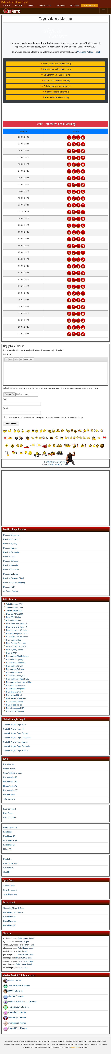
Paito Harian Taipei (27, 945)
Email (6, 408)
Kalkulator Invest (10, 863)
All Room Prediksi (10, 591)
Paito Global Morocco (15, 711)
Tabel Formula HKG (14, 607)
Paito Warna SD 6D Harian (17, 656)
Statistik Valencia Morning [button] (57, 92)
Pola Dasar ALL (9, 817)
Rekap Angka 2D (10, 777)
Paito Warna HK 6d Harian (17, 637)
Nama (6, 399)
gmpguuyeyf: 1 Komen (18, 1007)
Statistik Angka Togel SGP (14, 725)
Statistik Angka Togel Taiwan (15, 742)
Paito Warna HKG (13, 640)
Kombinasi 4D (9, 836)
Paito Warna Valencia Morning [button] (57, 63)
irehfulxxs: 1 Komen (17, 1023)
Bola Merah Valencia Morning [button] (56, 75)
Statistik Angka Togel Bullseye (16, 751)
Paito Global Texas (14, 705)
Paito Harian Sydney (14, 692)
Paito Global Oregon (14, 702)
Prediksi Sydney (10, 544)
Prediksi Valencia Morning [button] (57, 97)
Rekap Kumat (9, 795)
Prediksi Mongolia (10, 565)
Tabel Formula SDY (14, 611)
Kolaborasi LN (9, 845)
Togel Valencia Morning (55, 19)
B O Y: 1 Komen (15, 991)
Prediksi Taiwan (9, 548)
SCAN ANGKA (89, 5)
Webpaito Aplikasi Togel (14, 2)
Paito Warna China (14, 672)
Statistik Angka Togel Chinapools (17, 738)
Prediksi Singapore (11, 535)
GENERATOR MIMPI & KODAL (55, 465)
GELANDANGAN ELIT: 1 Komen (22, 1001)
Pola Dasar (8, 813)
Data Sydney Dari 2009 (16, 643)
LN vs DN (7, 849)
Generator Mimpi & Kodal (13, 908)
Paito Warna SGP (13, 620)
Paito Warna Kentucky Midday (19, 682)
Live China (74, 5)
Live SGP (18, 5)
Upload (51, 388)
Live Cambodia (45, 5)
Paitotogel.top (75, 1047)
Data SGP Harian (13, 617)
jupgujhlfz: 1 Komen (17, 1028)
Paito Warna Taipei (26, 938)
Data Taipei (24, 941)
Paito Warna (8, 764)
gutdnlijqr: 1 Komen (17, 1012)
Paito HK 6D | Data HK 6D (17, 633)
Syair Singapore (10, 890)
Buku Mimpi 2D (9, 917)
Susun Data (8, 868)
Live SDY (6, 5)
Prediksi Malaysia (10, 574)
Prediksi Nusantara (11, 570)
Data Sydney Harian (14, 650)
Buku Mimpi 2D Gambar (13, 912)
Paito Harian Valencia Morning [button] (57, 69)
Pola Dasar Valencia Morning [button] (56, 86)
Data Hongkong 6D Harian (17, 630)
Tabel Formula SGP (14, 604)
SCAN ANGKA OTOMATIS (55, 462)
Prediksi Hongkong (11, 539)
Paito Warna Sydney (14, 659)
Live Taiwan (60, 5)
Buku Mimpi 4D (9, 925)
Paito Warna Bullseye (15, 669)
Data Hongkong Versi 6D (16, 627)
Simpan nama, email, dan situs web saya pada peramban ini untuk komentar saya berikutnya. (44, 417)
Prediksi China (9, 557)
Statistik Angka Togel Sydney (15, 733)
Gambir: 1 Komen (16, 996)
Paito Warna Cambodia (15, 663)
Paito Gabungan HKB (15, 708)
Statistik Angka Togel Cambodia (16, 746)
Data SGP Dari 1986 (14, 614)
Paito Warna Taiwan (14, 666)
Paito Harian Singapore (15, 689)
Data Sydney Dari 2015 (16, 646)
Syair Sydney (9, 886)
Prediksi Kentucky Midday (14, 583)
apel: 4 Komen (14, 980)
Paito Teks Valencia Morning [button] (57, 80)
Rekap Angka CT (10, 790)
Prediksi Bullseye (10, 561)
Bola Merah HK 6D (14, 695)
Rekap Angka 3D (10, 782)
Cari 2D (6, 872)
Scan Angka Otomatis (12, 773)
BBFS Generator (10, 827)
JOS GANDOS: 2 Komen (19, 985)
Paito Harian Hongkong (15, 685)
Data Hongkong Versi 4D (16, 624)
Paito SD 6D (11, 653)
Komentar (8, 354)
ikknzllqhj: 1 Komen (17, 1017)
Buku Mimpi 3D (9, 921)
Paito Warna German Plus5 (17, 679)
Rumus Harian (9, 769)
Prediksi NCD (9, 587)
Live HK (30, 5)
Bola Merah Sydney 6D (16, 698)
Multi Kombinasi (10, 840)
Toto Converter (9, 799)
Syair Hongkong (10, 894)
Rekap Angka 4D (10, 786)
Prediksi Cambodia (11, 552)
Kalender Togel (9, 809)
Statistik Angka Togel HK (13, 729)
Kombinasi (7, 832)
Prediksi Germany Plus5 (13, 578)
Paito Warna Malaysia (15, 676)
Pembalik (7, 859)
